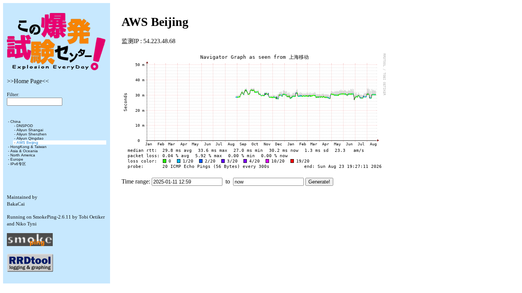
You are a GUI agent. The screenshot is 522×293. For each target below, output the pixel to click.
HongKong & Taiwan (28, 147)
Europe (16, 159)
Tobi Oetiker (92, 217)
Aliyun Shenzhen (31, 134)
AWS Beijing (27, 142)
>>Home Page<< (28, 81)
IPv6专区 (18, 164)
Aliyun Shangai (29, 130)
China (15, 121)
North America (22, 155)
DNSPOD (24, 126)
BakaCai (16, 204)
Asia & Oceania (24, 151)
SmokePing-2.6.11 (52, 217)
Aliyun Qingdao (30, 138)
